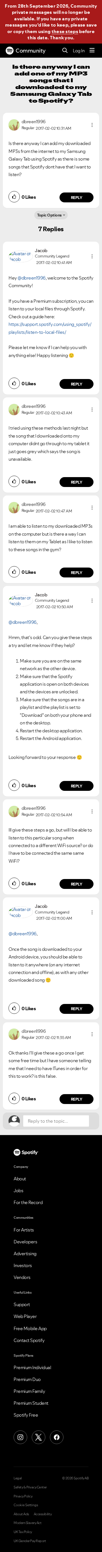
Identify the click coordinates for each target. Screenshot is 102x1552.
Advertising (25, 1253)
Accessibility (43, 1514)
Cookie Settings (26, 1505)
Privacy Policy (23, 1496)
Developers (25, 1242)
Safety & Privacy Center (30, 1487)
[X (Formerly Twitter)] (38, 1437)
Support (22, 1304)
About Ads (21, 1514)
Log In (78, 50)
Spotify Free (26, 1415)
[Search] (65, 50)
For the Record (28, 1202)
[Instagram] (20, 1437)
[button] (92, 125)
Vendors (22, 1277)
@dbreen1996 (32, 278)
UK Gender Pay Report (30, 1541)
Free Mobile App (30, 1328)
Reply (76, 197)
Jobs (18, 1190)
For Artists (24, 1230)
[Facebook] (56, 1437)
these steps (65, 31)
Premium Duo (27, 1379)
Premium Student (31, 1403)
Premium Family (29, 1391)
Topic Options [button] (49, 215)
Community (31, 51)
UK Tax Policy (23, 1532)
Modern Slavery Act (27, 1523)
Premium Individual (32, 1367)
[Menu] (92, 50)
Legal (18, 1478)
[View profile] (14, 124)
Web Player (25, 1316)
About (20, 1179)
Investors (23, 1265)
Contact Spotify (29, 1340)
